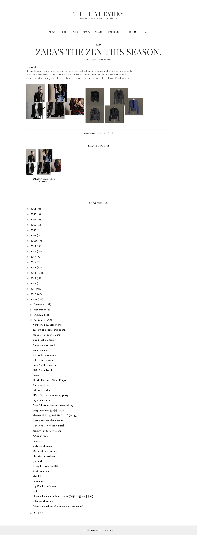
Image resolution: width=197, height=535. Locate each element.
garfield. (37, 461)
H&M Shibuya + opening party (50, 395)
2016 (33, 262)
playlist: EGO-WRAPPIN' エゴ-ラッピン (56, 416)
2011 (33, 289)
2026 (33, 209)
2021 (33, 235)
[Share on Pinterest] (112, 133)
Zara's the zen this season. (48, 421)
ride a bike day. (42, 390)
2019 (33, 246)
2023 (33, 225)
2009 (34, 300)
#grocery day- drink (44, 345)
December (40, 304)
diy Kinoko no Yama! (44, 486)
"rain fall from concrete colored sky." (54, 405)
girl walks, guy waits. (44, 355)
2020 (34, 241)
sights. (36, 491)
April (37, 513)
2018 (33, 251)
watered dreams (42, 446)
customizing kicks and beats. (49, 330)
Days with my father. (45, 451)
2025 (33, 214)
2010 (33, 294)
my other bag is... (42, 400)
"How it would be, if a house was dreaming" (58, 506)
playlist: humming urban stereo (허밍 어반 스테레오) (63, 496)
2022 (33, 230)
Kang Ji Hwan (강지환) (46, 466)
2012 (33, 284)
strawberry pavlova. (44, 456)
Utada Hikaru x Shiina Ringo (49, 380)
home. (36, 375)
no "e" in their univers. (45, 365)
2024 (33, 219)
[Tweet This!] (104, 133)
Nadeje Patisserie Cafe (46, 335)
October (39, 315)
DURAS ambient (42, 370)
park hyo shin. (40, 350)
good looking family (44, 340)
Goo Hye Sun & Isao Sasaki (49, 426)
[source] (31, 67)
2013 (33, 278)
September (40, 320)
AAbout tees (40, 436)
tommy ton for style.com (47, 431)
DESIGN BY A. (108, 530)
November (40, 310)
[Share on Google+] (108, 133)
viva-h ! (37, 476)
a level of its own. (43, 360)
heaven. (37, 441)
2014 (33, 273)
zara (98, 45)
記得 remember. (42, 471)
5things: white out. (43, 501)
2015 (33, 268)
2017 (33, 257)
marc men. (38, 481)
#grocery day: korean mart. (48, 325)
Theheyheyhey (98, 13)
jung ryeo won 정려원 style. (48, 410)
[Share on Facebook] (100, 133)
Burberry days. (41, 385)
